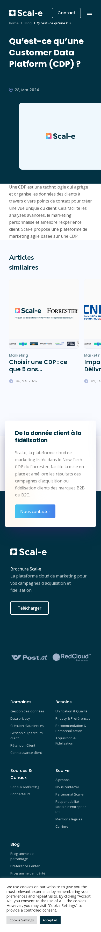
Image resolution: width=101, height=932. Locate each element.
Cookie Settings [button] (22, 920)
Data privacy (20, 718)
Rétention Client (22, 745)
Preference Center (25, 866)
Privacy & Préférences (72, 718)
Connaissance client (26, 752)
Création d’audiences (27, 725)
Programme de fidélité (27, 873)
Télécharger (29, 608)
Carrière (61, 826)
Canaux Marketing (24, 786)
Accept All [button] (50, 920)
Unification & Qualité (71, 711)
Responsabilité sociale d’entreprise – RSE (72, 806)
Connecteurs (20, 794)
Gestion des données (27, 711)
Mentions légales (68, 819)
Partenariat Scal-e (69, 794)
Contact (66, 13)
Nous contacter (35, 511)
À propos (62, 779)
